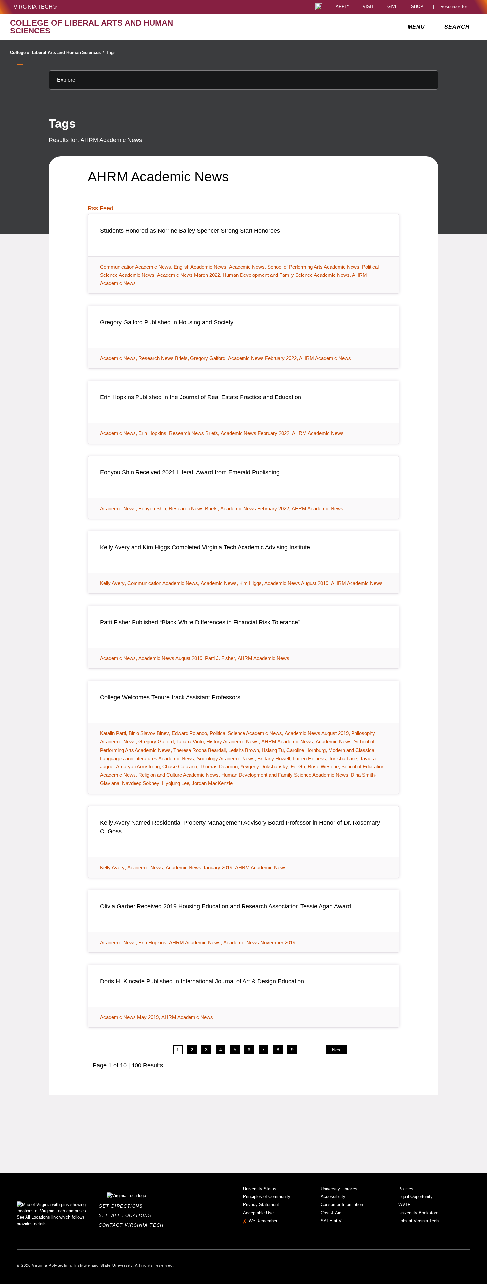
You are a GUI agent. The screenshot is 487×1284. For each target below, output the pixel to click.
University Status (259, 1188)
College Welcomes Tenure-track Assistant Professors (170, 697)
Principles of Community (266, 1196)
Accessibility (333, 1196)
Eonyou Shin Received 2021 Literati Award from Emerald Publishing (190, 472)
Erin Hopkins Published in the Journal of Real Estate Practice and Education (200, 397)
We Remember (263, 1220)
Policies (405, 1188)
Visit (368, 7)
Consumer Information (342, 1204)
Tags (111, 52)
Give (392, 7)
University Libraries (339, 1188)
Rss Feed (100, 208)
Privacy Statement (261, 1204)
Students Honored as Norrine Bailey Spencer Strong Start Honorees (190, 230)
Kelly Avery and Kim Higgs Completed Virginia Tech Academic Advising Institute (205, 547)
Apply (343, 7)
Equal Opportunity (415, 1196)
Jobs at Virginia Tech (418, 1220)
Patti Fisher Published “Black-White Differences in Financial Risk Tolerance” (200, 622)
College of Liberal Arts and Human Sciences (57, 52)
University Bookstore (418, 1212)
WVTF (404, 1204)
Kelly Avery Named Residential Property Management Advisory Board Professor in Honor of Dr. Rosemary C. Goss (240, 827)
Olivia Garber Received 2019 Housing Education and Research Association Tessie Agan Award (225, 906)
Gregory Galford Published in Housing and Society (166, 322)
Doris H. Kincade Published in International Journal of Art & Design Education (202, 981)
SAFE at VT (332, 1220)
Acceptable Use (258, 1212)
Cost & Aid (331, 1212)
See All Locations (127, 1215)
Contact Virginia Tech (133, 1225)
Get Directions (123, 1206)
